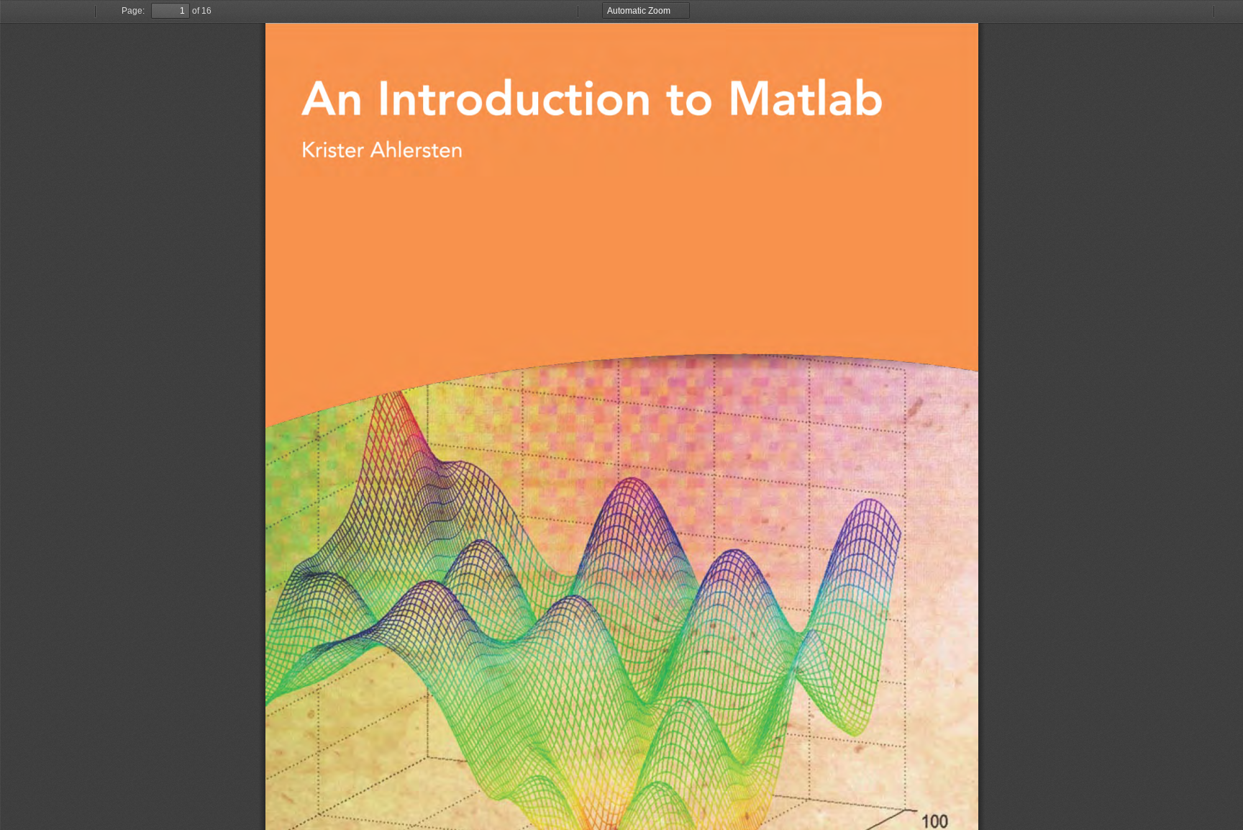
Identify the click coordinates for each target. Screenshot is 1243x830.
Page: (133, 11)
